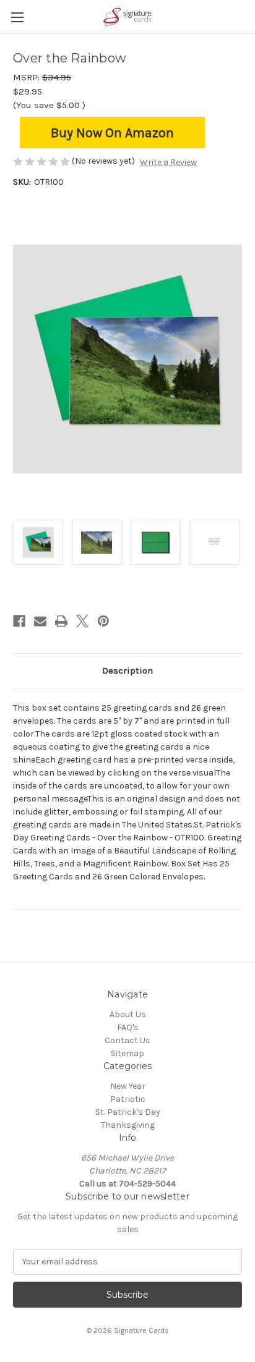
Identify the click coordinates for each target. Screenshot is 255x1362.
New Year (127, 1086)
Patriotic (127, 1099)
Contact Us (127, 1040)
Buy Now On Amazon (112, 132)
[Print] (61, 621)
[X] (82, 621)
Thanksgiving (128, 1125)
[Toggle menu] (17, 17)
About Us (128, 1014)
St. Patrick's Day (127, 1112)
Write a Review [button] (168, 162)
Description (127, 670)
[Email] (40, 621)
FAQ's (128, 1027)
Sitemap (127, 1053)
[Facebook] (19, 621)
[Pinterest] (103, 621)
